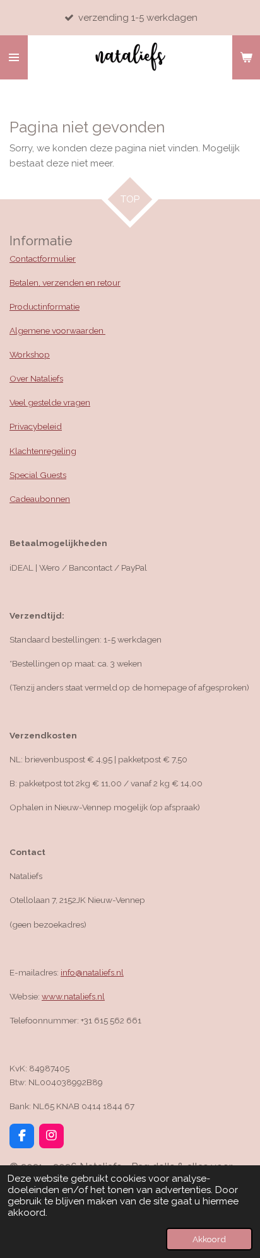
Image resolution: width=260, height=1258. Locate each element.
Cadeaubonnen (39, 499)
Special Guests (37, 475)
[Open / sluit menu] (14, 57)
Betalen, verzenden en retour (65, 282)
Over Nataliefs (36, 378)
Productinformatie (44, 306)
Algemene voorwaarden (57, 330)
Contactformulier (42, 258)
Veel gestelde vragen (49, 402)
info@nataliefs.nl (92, 972)
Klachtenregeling (42, 451)
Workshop (29, 354)
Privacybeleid (35, 426)
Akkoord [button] (209, 1239)
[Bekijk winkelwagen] (246, 57)
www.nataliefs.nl (73, 996)
